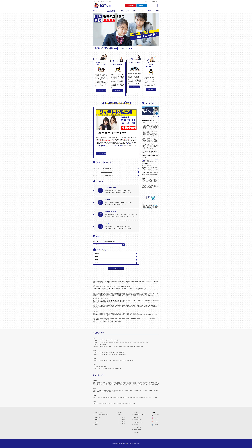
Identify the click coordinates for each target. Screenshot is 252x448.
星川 (153, 384)
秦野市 (128, 346)
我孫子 (94, 397)
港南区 (123, 342)
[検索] (123, 244)
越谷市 (120, 368)
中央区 (100, 344)
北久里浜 (94, 383)
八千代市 (100, 360)
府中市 (110, 354)
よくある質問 (155, 1)
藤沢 (143, 384)
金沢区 (141, 342)
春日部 (100, 403)
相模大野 (112, 383)
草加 (115, 403)
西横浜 (124, 384)
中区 (99, 342)
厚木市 (104, 346)
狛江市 (117, 354)
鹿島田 (130, 382)
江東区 (114, 352)
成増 (154, 390)
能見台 (127, 384)
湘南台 (128, 383)
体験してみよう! (125, 10)
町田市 (120, 354)
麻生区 (118, 340)
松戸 (147, 397)
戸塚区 (109, 342)
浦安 (104, 397)
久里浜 (101, 383)
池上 (96, 390)
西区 (135, 342)
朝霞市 (113, 368)
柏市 (117, 360)
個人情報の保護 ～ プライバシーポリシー (151, 208)
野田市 (133, 360)
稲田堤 (115, 382)
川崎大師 (152, 382)
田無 (137, 390)
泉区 (117, 342)
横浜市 (96, 342)
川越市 (103, 368)
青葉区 (144, 342)
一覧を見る (154, 116)
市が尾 (108, 382)
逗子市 (138, 346)
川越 (103, 403)
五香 (126, 397)
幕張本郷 (143, 397)
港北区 (120, 342)
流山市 (120, 360)
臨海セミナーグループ (138, 422)
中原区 (100, 340)
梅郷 (101, 397)
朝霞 (94, 403)
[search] (149, 5)
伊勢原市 (100, 346)
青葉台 (94, 382)
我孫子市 (110, 360)
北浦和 (106, 403)
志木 (109, 403)
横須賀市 (120, 346)
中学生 (142, 10)
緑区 (132, 342)
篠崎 (120, 390)
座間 (122, 383)
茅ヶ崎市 (131, 346)
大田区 (104, 352)
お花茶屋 (105, 390)
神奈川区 (129, 342)
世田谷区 (100, 352)
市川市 (107, 360)
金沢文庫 (134, 382)
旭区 (112, 342)
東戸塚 (135, 384)
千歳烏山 (146, 390)
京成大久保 (122, 397)
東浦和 (123, 403)
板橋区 (107, 352)
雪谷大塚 (113, 391)
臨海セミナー (137, 432)
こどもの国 (105, 383)
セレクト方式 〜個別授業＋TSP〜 (102, 414)
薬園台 (150, 397)
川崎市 (96, 340)
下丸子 (123, 390)
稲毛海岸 (98, 397)
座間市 (117, 346)
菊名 (156, 382)
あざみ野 (98, 382)
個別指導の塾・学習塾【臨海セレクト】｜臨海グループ (126, 443)
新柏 (128, 397)
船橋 (140, 397)
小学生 (134, 10)
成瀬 (157, 390)
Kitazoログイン (148, 1)
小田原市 (110, 346)
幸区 (112, 340)
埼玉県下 (95, 368)
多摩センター (141, 390)
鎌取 (111, 397)
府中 (105, 391)
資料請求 (141, 5)
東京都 (94, 350)
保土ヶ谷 (156, 384)
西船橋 (137, 397)
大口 (121, 382)
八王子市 (103, 354)
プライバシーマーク (149, 204)
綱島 (104, 384)
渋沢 (125, 383)
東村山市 (113, 354)
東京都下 (95, 354)
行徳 (118, 397)
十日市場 (113, 384)
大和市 (107, 346)
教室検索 (119, 414)
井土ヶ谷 (111, 382)
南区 (106, 342)
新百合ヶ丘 (135, 383)
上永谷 (141, 382)
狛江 (117, 390)
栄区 (114, 342)
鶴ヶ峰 (107, 384)
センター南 (148, 383)
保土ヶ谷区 (103, 342)
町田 (110, 391)
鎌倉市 (142, 346)
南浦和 (129, 403)
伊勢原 (104, 382)
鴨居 (144, 382)
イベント (136, 412)
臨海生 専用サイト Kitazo (139, 414)
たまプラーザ (155, 383)
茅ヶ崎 (94, 384)
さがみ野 (116, 383)
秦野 (132, 384)
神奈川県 (95, 338)
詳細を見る (101, 90)
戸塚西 (117, 384)
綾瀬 (94, 390)
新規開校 (136, 417)
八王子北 (98, 391)
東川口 (126, 403)
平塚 (141, 384)
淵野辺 (150, 384)
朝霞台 (97, 403)
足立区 (123, 352)
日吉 (138, 384)
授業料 (157, 10)
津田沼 (134, 397)
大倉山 (124, 382)
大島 (99, 390)
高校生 (149, 10)
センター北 (143, 383)
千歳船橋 (150, 390)
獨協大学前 (119, 403)
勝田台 (109, 397)
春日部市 (109, 368)
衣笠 (98, 383)
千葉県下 (95, 360)
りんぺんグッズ (137, 427)
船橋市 (130, 360)
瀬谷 (139, 383)
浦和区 (102, 366)
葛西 (112, 390)
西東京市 (124, 354)
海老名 (118, 382)
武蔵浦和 (133, 403)
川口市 (100, 368)
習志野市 (126, 360)
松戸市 (114, 360)
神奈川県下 (96, 346)
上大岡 (138, 382)
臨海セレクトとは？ (98, 10)
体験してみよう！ (98, 417)
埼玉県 (94, 364)
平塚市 (114, 346)
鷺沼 (120, 383)
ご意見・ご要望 (137, 429)
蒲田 (115, 390)
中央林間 (98, 384)
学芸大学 (109, 390)
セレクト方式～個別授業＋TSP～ (111, 11)
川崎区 (109, 340)
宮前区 (106, 340)
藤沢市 (135, 346)
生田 (101, 382)
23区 (96, 352)
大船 (127, 382)
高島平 (131, 390)
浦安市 (123, 360)
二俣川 (146, 384)
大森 (101, 390)
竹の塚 (135, 390)
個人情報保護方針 (138, 419)
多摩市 (107, 354)
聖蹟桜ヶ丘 (127, 390)
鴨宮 (147, 382)
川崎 (149, 382)
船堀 (107, 391)
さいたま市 (96, 366)
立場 (151, 383)
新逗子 (131, 383)
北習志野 (115, 397)
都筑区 (138, 342)
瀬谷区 (126, 342)
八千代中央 (154, 397)
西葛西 (94, 391)
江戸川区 (110, 352)
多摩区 (103, 340)
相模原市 (95, 344)
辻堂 (101, 384)
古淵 (109, 383)
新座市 (106, 368)
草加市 (116, 368)
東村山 (102, 391)
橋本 (130, 384)
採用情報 (136, 424)
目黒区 (117, 352)
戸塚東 (120, 384)
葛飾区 (120, 352)
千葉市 (104, 360)
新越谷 (112, 403)
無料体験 (119, 412)
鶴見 (110, 384)
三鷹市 (100, 354)
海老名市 (124, 346)
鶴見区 (147, 342)
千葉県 (94, 358)
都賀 (131, 397)
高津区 (115, 340)
